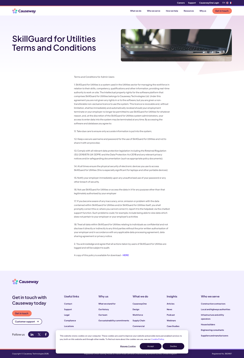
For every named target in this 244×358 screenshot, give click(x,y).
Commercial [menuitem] (139, 326)
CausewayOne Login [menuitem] (209, 2)
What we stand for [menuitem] (107, 303)
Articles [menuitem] (170, 303)
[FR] (231, 3)
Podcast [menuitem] (171, 315)
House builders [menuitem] (208, 324)
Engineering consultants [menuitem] (212, 330)
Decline (173, 346)
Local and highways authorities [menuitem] (215, 309)
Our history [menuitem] (103, 309)
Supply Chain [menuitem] (139, 320)
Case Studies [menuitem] (173, 326)
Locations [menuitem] (69, 326)
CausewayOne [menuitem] (140, 303)
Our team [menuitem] (102, 315)
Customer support (25, 321)
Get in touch (221, 10)
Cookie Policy (157, 339)
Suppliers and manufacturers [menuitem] (214, 335)
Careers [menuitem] (181, 2)
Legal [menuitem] (66, 315)
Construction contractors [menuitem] (213, 303)
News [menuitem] (169, 309)
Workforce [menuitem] (138, 315)
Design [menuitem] (136, 309)
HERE (126, 255)
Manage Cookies (128, 346)
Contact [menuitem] (68, 303)
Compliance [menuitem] (70, 320)
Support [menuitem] (192, 2)
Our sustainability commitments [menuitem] (113, 320)
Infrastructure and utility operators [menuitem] (212, 317)
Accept (150, 346)
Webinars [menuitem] (171, 320)
